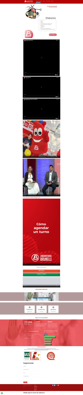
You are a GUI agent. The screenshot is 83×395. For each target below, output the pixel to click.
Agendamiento (53, 309)
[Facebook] (53, 385)
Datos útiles (35, 388)
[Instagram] (56, 385)
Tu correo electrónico (26, 369)
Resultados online (41, 309)
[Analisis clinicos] (29, 307)
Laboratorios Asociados (35, 386)
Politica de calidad (35, 389)
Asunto (24, 372)
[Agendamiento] (53, 307)
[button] (24, 21)
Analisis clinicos (30, 309)
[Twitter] (54, 385)
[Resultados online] (41, 307)
